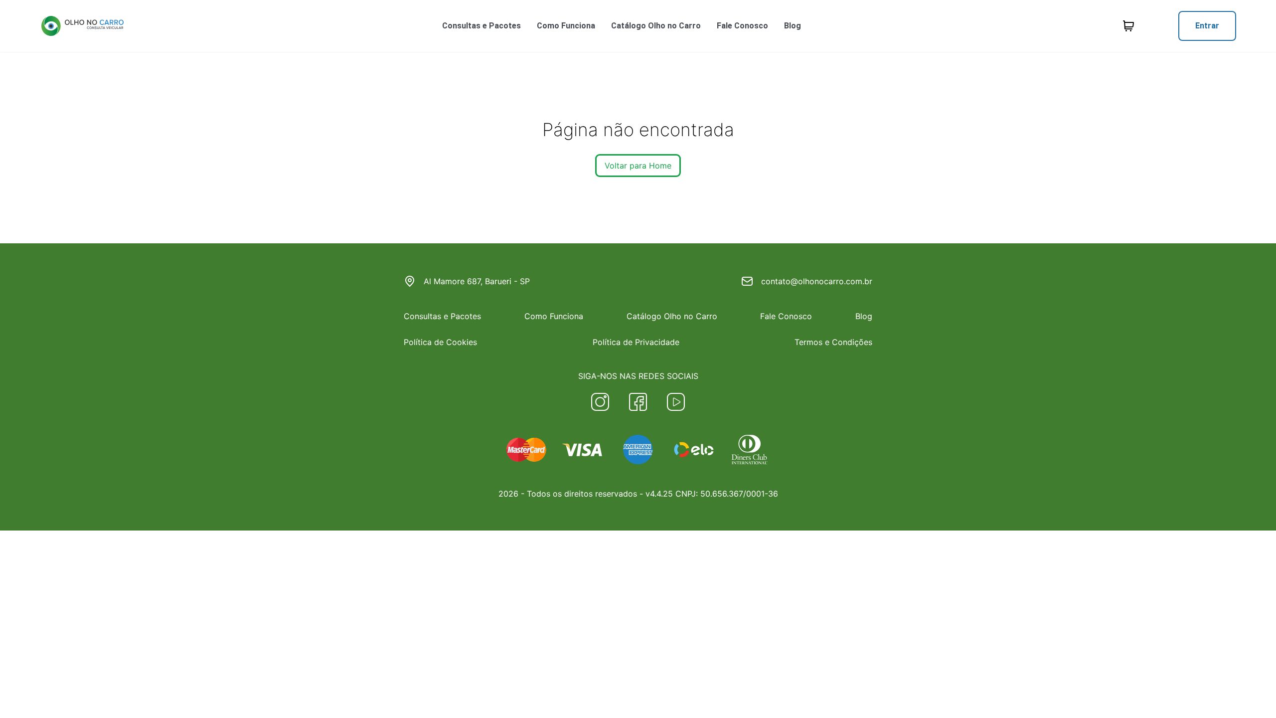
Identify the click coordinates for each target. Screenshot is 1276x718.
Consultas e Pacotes (481, 25)
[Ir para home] (82, 26)
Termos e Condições (833, 342)
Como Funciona (566, 25)
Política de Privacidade (636, 342)
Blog (792, 25)
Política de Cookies (440, 342)
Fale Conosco (742, 25)
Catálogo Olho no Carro (656, 25)
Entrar (1207, 25)
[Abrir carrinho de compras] (1128, 26)
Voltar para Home (638, 166)
